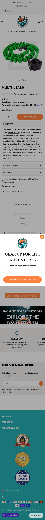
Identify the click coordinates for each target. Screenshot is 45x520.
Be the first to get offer (22, 280)
